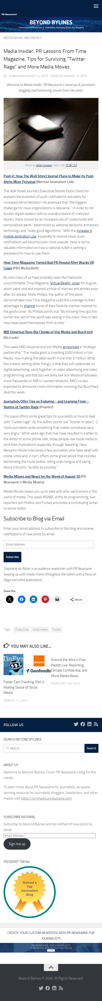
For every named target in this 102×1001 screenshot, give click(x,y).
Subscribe (12, 557)
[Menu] (96, 6)
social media (40, 629)
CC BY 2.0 (71, 165)
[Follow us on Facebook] (82, 724)
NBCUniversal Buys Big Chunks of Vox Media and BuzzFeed (48, 332)
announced (71, 347)
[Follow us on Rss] (96, 724)
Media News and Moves (23, 38)
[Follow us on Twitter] (76, 724)
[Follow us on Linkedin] (89, 724)
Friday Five (21, 629)
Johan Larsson (44, 165)
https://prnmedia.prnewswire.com (46, 798)
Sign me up (17, 844)
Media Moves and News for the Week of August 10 (42, 476)
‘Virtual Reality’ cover (65, 283)
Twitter (56, 629)
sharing (29, 306)
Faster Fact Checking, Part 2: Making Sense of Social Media (24, 687)
